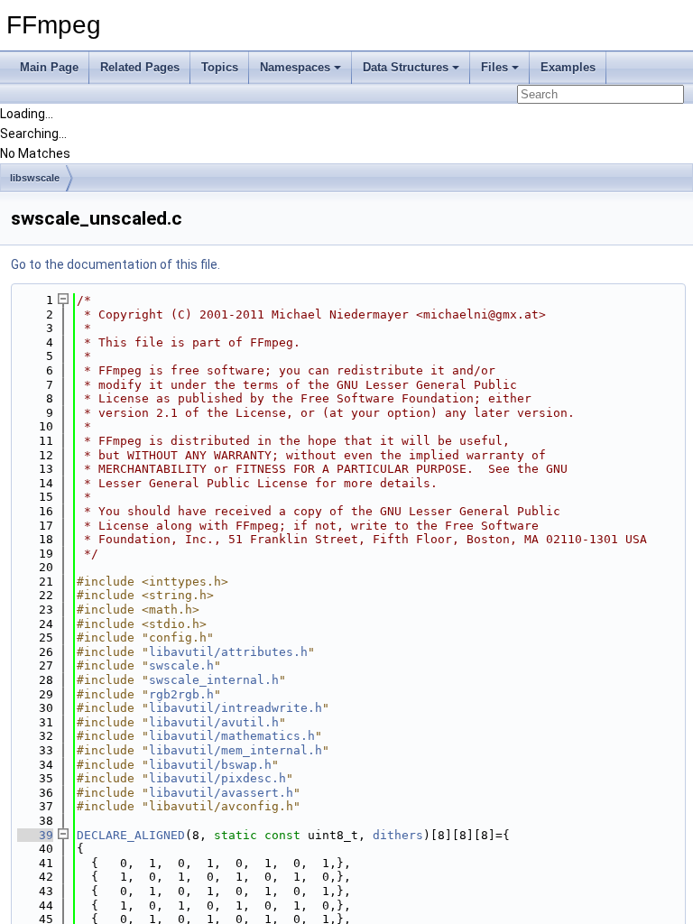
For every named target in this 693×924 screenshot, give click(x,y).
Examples (568, 67)
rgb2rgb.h (181, 694)
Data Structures (405, 67)
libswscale (35, 177)
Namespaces (295, 67)
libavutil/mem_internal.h (235, 750)
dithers (398, 835)
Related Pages (140, 67)
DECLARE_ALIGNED (131, 835)
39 (35, 835)
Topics (219, 67)
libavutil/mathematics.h (232, 736)
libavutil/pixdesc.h (217, 778)
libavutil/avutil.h (214, 722)
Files (494, 67)
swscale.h (181, 665)
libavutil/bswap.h (210, 765)
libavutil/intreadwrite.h (235, 708)
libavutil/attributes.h (228, 652)
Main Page (49, 67)
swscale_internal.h (214, 680)
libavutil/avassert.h (221, 792)
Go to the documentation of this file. (115, 264)
